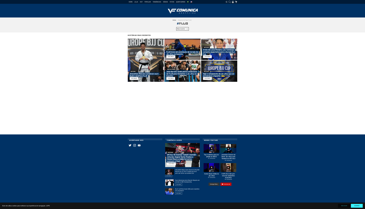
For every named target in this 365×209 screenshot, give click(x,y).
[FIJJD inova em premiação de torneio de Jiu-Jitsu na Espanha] (182, 49)
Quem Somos (180, 2)
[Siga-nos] (226, 2)
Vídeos (165, 2)
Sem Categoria (171, 49)
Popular (148, 2)
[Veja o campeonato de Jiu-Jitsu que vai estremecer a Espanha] (219, 71)
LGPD (48, 206)
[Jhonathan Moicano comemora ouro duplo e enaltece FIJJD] (146, 60)
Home (131, 2)
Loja (136, 2)
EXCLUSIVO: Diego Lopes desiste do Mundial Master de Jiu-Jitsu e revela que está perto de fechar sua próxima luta (187, 171)
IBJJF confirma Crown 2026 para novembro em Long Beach (187, 190)
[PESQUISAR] (230, 2)
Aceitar (356, 205)
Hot (141, 2)
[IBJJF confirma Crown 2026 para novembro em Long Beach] (169, 191)
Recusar (344, 205)
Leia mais (168, 175)
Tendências (157, 2)
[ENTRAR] (233, 2)
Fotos (172, 2)
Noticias (133, 71)
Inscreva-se (227, 184)
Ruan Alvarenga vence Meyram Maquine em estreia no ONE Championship (187, 181)
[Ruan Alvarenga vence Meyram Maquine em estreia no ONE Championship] (169, 182)
